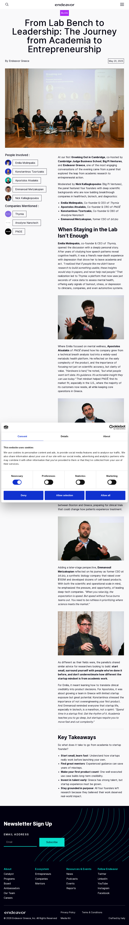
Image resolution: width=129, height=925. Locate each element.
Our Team (9, 893)
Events (70, 883)
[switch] (48, 482)
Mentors (40, 883)
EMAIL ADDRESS (16, 834)
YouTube (103, 883)
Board (7, 883)
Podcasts (72, 878)
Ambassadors (12, 888)
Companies (41, 878)
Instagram (103, 888)
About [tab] (106, 436)
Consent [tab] (22, 436)
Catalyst (9, 873)
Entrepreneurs (43, 873)
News (69, 873)
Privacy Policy (68, 912)
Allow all (105, 495)
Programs (9, 878)
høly (123, 918)
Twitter (102, 873)
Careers (8, 897)
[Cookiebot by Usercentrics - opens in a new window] (111, 427)
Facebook (103, 893)
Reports (71, 888)
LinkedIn (102, 878)
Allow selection (64, 495)
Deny (23, 495)
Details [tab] (64, 436)
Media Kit (66, 918)
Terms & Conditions (92, 912)
